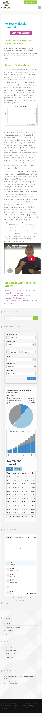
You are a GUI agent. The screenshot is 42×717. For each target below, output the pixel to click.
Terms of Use (10, 654)
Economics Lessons (13, 627)
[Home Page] (21, 4)
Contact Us (10, 657)
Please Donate (30, 2)
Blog (7, 634)
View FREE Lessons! (21, 33)
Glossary (9, 631)
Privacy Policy (11, 650)
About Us (9, 647)
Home (8, 624)
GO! (35, 318)
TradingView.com (20, 600)
